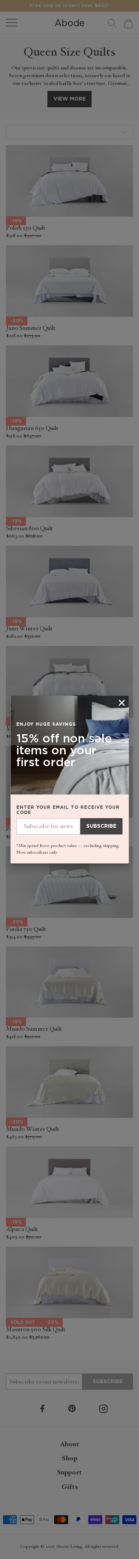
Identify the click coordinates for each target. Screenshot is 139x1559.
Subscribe (101, 826)
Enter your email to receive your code (68, 810)
